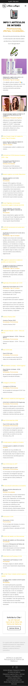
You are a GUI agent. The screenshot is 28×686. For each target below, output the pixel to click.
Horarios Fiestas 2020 (9, 320)
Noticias (5, 163)
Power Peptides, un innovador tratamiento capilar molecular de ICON (12, 210)
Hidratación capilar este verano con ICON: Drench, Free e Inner (13, 77)
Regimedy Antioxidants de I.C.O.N (13, 286)
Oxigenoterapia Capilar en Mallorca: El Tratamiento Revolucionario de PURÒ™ (14, 115)
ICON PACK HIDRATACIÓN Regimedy (14, 402)
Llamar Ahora (14, 628)
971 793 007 (14, 1)
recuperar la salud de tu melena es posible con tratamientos (13, 266)
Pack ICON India (7, 353)
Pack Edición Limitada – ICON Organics (11, 370)
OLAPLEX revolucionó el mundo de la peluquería (14, 233)
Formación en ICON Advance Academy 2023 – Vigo (11, 161)
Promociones (14, 322)
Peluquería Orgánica (16, 118)
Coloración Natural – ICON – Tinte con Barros (13, 337)
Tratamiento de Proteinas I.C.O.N (12, 560)
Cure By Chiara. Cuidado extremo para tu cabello (14, 580)
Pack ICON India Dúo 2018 (10, 424)
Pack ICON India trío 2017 (10, 467)
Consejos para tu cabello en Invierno (13, 446)
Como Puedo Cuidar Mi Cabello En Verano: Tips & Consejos (13, 142)
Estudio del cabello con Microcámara (13, 540)
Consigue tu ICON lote (9, 386)
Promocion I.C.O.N (8, 520)
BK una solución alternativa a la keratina (12, 490)
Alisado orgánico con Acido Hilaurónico (11, 178)
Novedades (6, 80)
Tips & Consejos (15, 80)
